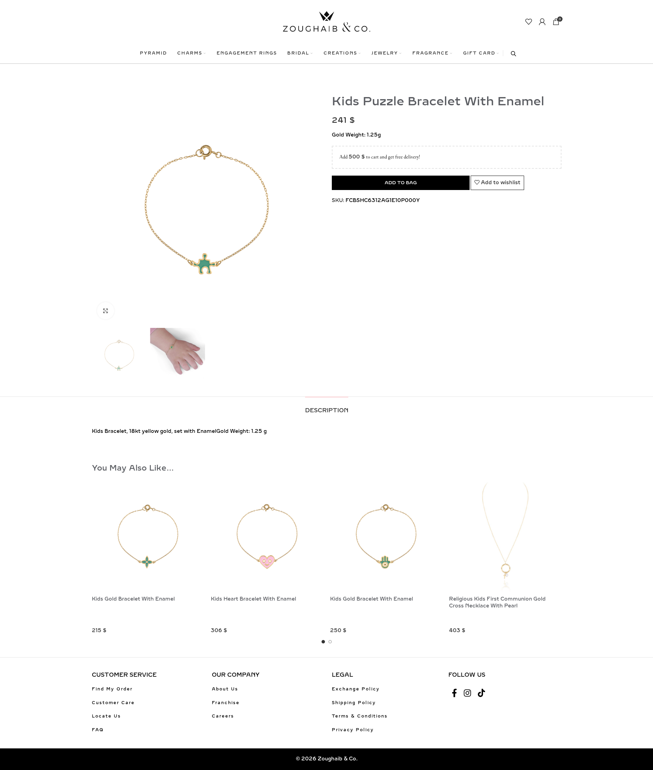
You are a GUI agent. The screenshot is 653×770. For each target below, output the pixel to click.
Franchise (226, 702)
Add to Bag (401, 182)
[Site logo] (326, 21)
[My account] (542, 21)
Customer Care (113, 702)
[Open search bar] (510, 53)
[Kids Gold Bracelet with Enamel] (148, 536)
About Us (225, 689)
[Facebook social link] (454, 693)
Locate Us (106, 716)
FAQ (98, 729)
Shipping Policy (354, 702)
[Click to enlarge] (105, 310)
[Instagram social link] (467, 693)
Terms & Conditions (360, 716)
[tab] (326, 406)
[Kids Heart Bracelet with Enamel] (267, 536)
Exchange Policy (356, 689)
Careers (223, 716)
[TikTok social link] (481, 693)
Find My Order (112, 689)
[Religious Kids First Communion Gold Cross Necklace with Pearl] (505, 536)
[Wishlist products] (528, 21)
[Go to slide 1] (323, 641)
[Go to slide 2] (330, 641)
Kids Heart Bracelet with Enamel (253, 599)
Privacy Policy (353, 729)
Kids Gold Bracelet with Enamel (133, 599)
